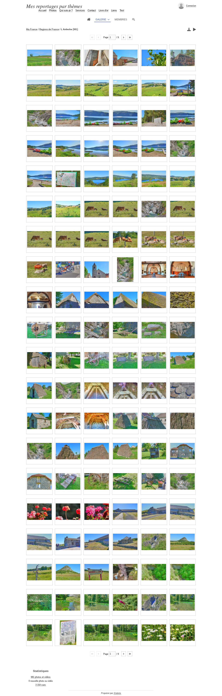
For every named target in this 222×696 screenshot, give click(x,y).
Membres (121, 19)
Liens (114, 10)
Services (80, 10)
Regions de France (49, 29)
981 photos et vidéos (41, 677)
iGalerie (117, 693)
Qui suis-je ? (66, 10)
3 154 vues (40, 685)
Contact (92, 10)
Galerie (101, 19)
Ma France (31, 29)
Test (122, 10)
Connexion (191, 6)
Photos (53, 10)
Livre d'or (103, 10)
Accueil (42, 10)
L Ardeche (66, 29)
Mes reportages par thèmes (54, 5)
